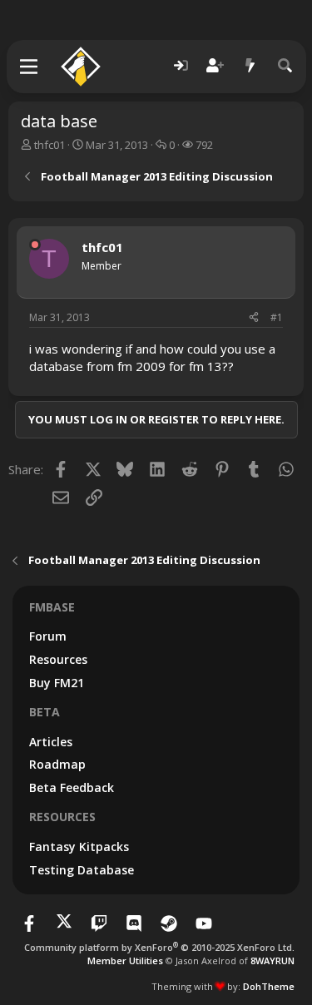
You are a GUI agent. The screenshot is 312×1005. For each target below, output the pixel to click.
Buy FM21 (56, 683)
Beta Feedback (71, 787)
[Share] (254, 318)
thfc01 (49, 144)
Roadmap (57, 764)
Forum (48, 636)
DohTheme (269, 986)
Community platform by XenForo (159, 947)
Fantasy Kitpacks (79, 846)
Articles (50, 742)
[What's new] (250, 66)
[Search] (285, 66)
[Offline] (35, 244)
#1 (276, 317)
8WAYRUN (272, 960)
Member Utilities (125, 960)
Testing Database (81, 870)
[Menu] (29, 66)
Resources (58, 659)
